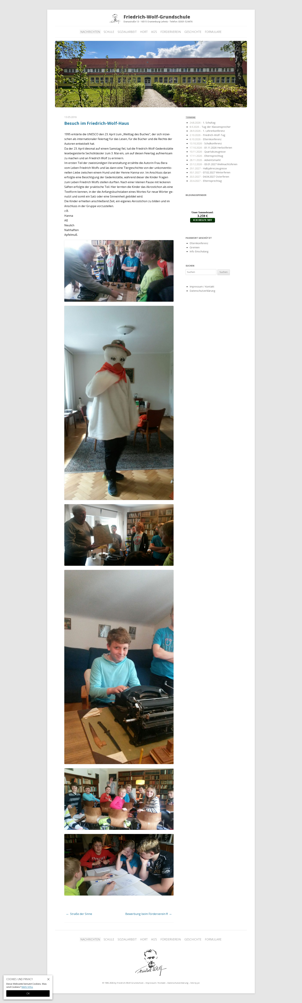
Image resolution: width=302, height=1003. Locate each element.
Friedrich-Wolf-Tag (207, 134)
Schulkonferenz (206, 143)
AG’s (154, 32)
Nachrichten (90, 32)
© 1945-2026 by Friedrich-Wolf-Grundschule (122, 983)
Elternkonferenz (205, 139)
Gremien (195, 247)
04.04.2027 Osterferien (209, 176)
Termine (191, 117)
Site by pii (195, 983)
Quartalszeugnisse (208, 151)
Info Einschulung (199, 251)
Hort (144, 32)
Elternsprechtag (206, 155)
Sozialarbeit (127, 32)
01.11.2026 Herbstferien (211, 147)
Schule (109, 32)
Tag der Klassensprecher (210, 126)
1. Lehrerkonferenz (207, 130)
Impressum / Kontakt (202, 286)
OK (28, 993)
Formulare (213, 32)
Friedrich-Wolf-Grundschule (151, 962)
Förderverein (170, 32)
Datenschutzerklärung (202, 290)
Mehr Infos (27, 986)
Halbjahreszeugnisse (208, 168)
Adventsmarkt (205, 159)
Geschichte (192, 32)
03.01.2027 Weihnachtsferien (213, 164)
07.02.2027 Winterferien (210, 172)
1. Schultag (202, 122)
